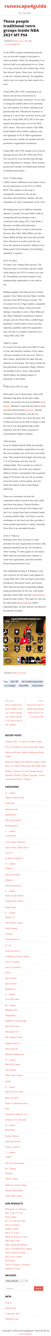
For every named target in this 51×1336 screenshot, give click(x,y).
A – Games (10, 793)
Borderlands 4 (11, 825)
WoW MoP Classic (13, 1196)
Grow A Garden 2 (13, 967)
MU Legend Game (13, 1037)
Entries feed (10, 1308)
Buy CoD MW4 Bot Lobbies (18, 1249)
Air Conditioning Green (32, 681)
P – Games (10, 1087)
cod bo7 (9, 853)
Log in (8, 1302)
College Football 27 (14, 858)
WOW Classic (11, 1179)
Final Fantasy (11, 928)
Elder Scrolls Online (14, 895)
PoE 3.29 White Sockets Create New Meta (24, 747)
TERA (8, 1157)
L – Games (10, 994)
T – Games (10, 1152)
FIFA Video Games (14, 923)
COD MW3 (10, 835)
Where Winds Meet (14, 1190)
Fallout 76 (10, 917)
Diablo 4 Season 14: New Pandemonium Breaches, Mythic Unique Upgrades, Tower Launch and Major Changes (25, 775)
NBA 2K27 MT (12, 1240)
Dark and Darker (12, 874)
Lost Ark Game (12, 999)
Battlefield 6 (10, 814)
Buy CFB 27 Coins (14, 1213)
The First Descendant (14, 1163)
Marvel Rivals (11, 1049)
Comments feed (12, 1313)
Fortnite (8, 934)
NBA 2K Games (19, 673)
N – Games (10, 1060)
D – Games (10, 863)
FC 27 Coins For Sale (15, 1221)
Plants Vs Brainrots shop (16, 1103)
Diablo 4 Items (12, 1229)
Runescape (10, 1130)
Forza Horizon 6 (12, 951)
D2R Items (10, 1260)
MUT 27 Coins (12, 1233)
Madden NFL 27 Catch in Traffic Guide (23, 741)
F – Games (10, 912)
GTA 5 (8, 972)
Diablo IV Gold (12, 1268)
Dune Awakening (13, 885)
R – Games (10, 1125)
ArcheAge (9, 803)
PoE (7, 1109)
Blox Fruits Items (13, 820)
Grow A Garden (12, 962)
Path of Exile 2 (12, 1098)
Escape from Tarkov (14, 901)
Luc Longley (10, 685)
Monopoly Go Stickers (15, 1209)
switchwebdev (25, 1334)
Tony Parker (37, 685)
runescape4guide (26, 6)
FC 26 (8, 945)
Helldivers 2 (10, 989)
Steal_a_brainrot (12, 1147)
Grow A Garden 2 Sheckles (17, 1264)
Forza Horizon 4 (12, 939)
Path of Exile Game (14, 1091)
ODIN (8, 1081)
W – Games (10, 1168)
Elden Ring (10, 907)
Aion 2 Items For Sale (15, 1252)
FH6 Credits (10, 1217)
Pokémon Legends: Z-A (16, 1114)
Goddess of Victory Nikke (17, 956)
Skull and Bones (12, 1141)
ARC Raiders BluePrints (16, 1244)
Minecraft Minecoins (14, 1054)
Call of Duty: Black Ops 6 (17, 847)
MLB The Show (12, 1026)
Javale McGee (38, 595)
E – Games (10, 891)
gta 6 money (11, 978)
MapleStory (10, 1015)
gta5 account (11, 983)
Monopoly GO (12, 1031)
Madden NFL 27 (13, 1043)
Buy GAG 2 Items (13, 1256)
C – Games (10, 831)
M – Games (10, 1005)
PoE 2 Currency (12, 1225)
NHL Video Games (14, 1075)
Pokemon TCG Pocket (15, 1119)
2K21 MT (14, 681)
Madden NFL (11, 1010)
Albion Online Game (14, 797)
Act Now (30, 410)
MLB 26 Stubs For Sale (16, 1237)
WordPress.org (12, 1319)
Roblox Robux (12, 1136)
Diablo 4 (9, 868)
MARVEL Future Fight (16, 1021)
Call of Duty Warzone (15, 842)
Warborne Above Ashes (16, 1185)
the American (26, 602)
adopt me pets (11, 809)
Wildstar (9, 1173)
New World (10, 1070)
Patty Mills (23, 685)
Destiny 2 (9, 880)
